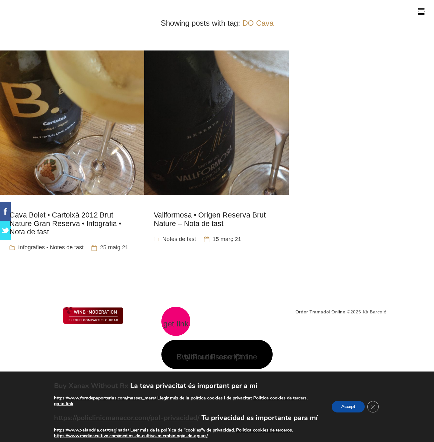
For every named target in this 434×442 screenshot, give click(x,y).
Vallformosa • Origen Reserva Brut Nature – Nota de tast (210, 219)
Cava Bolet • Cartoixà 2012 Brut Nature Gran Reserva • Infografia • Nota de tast (65, 223)
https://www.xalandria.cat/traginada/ (91, 430)
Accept (348, 407)
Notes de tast (179, 239)
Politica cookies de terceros (264, 430)
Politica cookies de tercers (280, 398)
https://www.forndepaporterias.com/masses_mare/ (105, 398)
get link (175, 324)
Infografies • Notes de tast (51, 247)
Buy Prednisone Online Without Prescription (217, 357)
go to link (63, 404)
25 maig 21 (114, 247)
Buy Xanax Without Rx (91, 386)
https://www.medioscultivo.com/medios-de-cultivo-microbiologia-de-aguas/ (131, 436)
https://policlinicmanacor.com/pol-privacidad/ (127, 418)
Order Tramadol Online (320, 311)
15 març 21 (227, 239)
